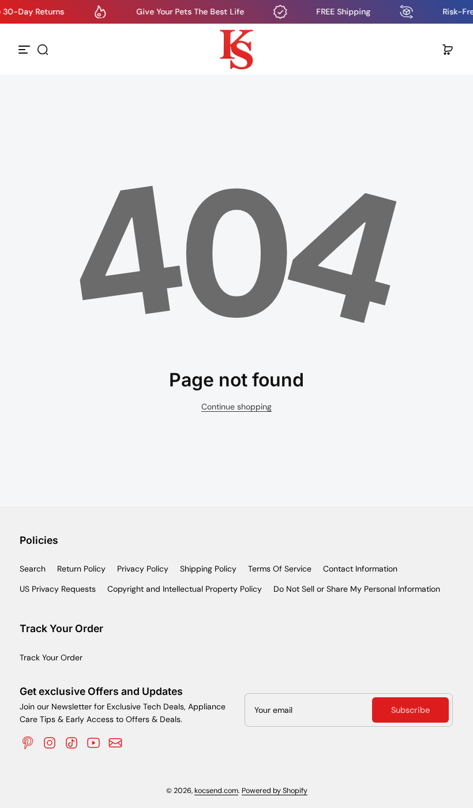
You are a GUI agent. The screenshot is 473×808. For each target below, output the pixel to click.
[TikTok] (71, 743)
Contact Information (360, 568)
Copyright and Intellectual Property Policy (184, 589)
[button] (43, 50)
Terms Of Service (279, 568)
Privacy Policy (142, 568)
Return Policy (81, 568)
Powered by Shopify (274, 790)
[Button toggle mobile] (25, 50)
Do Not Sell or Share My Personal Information (356, 589)
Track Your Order (51, 657)
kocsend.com (216, 790)
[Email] (115, 743)
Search (33, 568)
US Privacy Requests (58, 589)
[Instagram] (50, 743)
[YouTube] (93, 743)
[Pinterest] (28, 743)
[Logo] (236, 49)
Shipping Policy (208, 568)
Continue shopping (236, 406)
